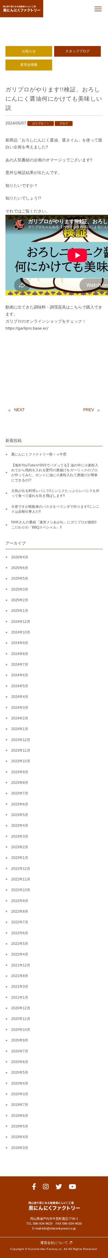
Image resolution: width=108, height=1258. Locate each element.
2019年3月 (19, 1148)
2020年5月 (19, 1072)
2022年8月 (19, 911)
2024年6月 (19, 675)
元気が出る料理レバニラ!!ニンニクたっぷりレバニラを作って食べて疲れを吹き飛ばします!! (55, 493)
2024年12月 (20, 621)
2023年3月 (19, 836)
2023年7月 (19, 793)
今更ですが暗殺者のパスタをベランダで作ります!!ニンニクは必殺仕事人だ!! (55, 509)
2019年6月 (19, 1115)
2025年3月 (19, 589)
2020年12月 (20, 1008)
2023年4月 (19, 825)
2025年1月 (19, 610)
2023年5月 (19, 815)
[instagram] (46, 1188)
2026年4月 (19, 557)
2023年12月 (20, 740)
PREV (88, 409)
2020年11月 (20, 1018)
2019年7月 (19, 1104)
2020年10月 (20, 1029)
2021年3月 (19, 986)
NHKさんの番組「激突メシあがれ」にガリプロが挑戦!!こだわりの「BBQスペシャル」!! (53, 524)
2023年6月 (19, 804)
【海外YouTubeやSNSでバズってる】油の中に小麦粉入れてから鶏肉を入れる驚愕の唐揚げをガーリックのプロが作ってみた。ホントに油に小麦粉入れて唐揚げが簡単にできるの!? (54, 473)
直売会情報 (28, 64)
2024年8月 (19, 654)
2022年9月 (19, 901)
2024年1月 (19, 729)
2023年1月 (19, 857)
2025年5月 (19, 578)
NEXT (19, 409)
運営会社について (54, 1242)
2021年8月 (19, 976)
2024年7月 (19, 664)
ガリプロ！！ (40, 123)
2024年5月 (19, 686)
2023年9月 (19, 772)
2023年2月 (19, 847)
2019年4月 (19, 1137)
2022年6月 (19, 933)
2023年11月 (20, 750)
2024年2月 (19, 718)
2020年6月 (19, 1062)
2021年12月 (20, 965)
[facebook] (34, 1188)
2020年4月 (19, 1083)
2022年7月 (19, 922)
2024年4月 (19, 696)
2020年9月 (19, 1040)
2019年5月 (19, 1126)
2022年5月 (19, 943)
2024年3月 (19, 707)
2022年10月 (20, 890)
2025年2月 (19, 600)
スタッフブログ (77, 51)
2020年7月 (19, 1051)
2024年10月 (20, 632)
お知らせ (29, 51)
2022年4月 (19, 954)
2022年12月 (20, 868)
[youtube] (72, 1188)
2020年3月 (19, 1094)
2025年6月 (19, 568)
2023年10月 (20, 761)
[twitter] (59, 1188)
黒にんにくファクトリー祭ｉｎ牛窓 (39, 454)
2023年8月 (19, 782)
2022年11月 (20, 879)
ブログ (63, 123)
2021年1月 (19, 997)
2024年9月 (19, 643)
